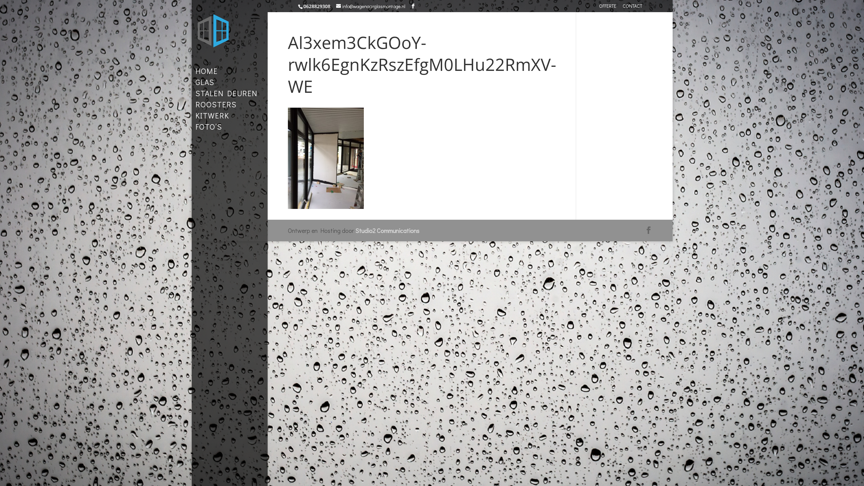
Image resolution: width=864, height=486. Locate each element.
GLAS (204, 83)
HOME (206, 72)
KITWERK (212, 116)
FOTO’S (208, 128)
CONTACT (632, 6)
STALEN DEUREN (226, 94)
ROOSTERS (216, 105)
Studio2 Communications (387, 230)
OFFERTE (607, 6)
